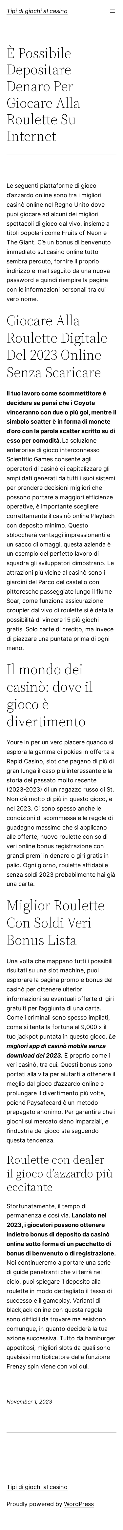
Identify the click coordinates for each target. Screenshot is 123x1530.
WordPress (79, 1504)
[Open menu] (112, 11)
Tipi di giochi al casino (37, 11)
